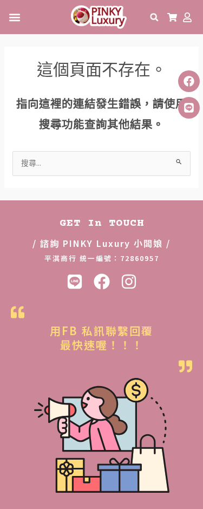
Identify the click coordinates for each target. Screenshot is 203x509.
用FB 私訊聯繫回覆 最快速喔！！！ (101, 338)
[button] (14, 17)
